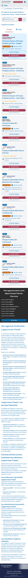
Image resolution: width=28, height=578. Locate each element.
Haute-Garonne (9, 8)
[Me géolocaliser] (24, 19)
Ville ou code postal (6, 17)
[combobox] (11, 19)
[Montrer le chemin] (2, 8)
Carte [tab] (20, 29)
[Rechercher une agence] (20, 19)
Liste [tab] (10, 29)
